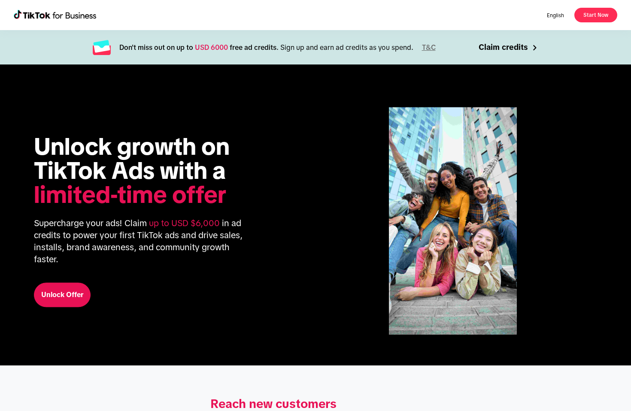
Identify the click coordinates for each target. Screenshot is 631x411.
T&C (429, 47)
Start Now (595, 15)
